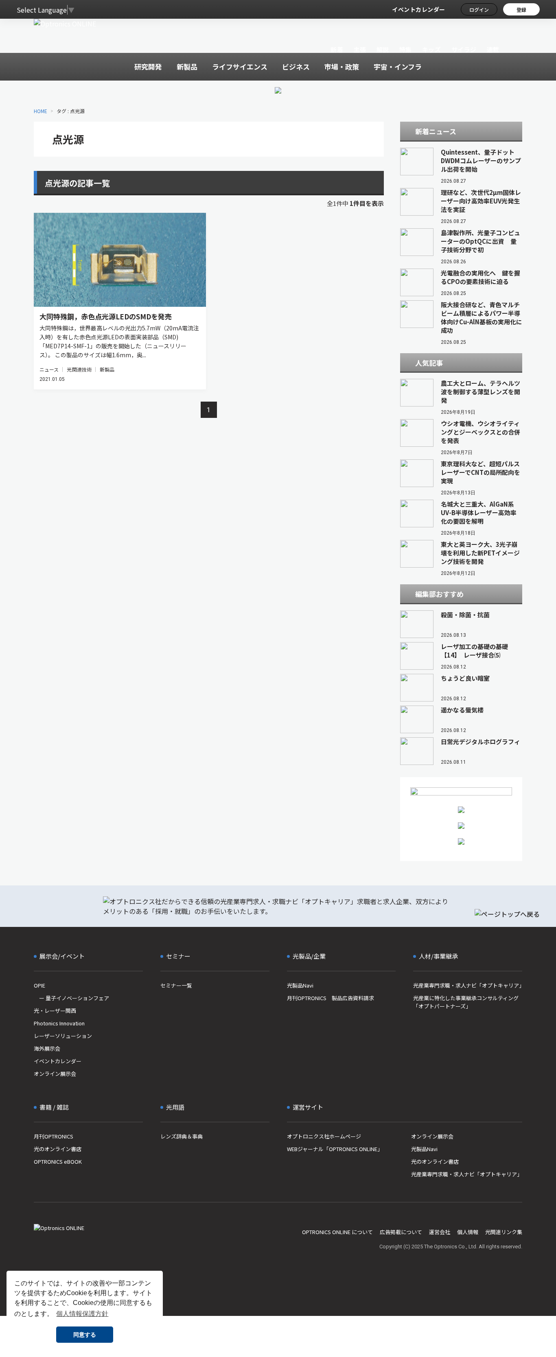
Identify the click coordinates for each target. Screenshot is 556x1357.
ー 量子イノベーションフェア (71, 998)
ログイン (479, 9)
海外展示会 (47, 1048)
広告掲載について (401, 1232)
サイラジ (464, 49)
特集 (405, 49)
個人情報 (467, 1232)
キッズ (431, 49)
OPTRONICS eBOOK (58, 1161)
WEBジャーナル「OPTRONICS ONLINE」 (335, 1149)
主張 (359, 49)
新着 (337, 49)
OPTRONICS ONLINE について (337, 1232)
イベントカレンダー (418, 9)
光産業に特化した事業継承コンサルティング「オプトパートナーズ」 (466, 1002)
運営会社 (439, 1232)
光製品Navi (300, 985)
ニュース (49, 369)
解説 (383, 49)
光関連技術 (79, 369)
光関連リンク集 (503, 1232)
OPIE (39, 985)
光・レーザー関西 (55, 1010)
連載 (493, 49)
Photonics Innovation (59, 1023)
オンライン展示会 (55, 1073)
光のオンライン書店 (57, 1149)
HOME (40, 110)
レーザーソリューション (63, 1036)
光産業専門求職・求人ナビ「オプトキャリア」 (467, 985)
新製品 (107, 369)
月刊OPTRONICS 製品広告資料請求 (330, 998)
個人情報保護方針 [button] (82, 1313)
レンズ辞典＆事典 (181, 1136)
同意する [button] (84, 1334)
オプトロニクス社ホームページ (324, 1136)
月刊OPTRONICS (53, 1136)
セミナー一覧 (176, 985)
